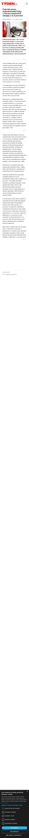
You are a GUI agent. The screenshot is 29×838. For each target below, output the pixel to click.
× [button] (27, 791)
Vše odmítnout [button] (14, 831)
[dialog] (14, 814)
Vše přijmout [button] (14, 828)
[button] (14, 805)
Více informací (4, 803)
